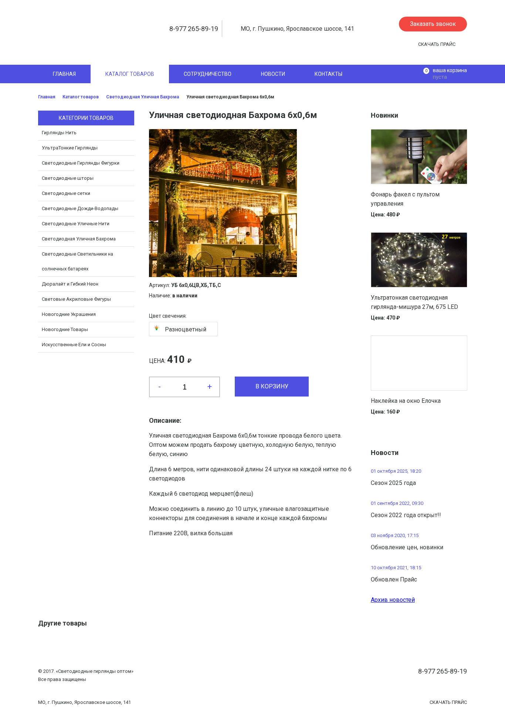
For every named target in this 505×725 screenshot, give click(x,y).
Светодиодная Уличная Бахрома (142, 97)
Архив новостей (393, 599)
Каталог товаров (80, 97)
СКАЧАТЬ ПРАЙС (436, 44)
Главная (46, 97)
